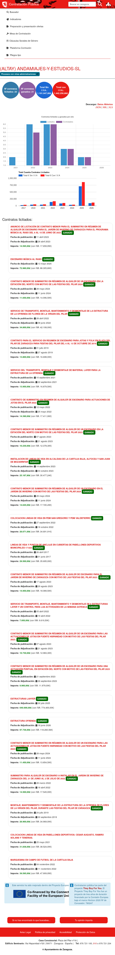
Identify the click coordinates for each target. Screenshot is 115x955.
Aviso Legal (25, 932)
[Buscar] (100, 4)
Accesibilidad (65, 932)
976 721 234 (105, 943)
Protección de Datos (85, 932)
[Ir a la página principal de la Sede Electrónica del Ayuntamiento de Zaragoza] (5, 4)
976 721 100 (86, 943)
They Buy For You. (92, 888)
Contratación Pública (24, 4)
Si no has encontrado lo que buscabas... (31, 920)
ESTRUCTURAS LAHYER (22, 698)
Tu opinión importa (84, 920)
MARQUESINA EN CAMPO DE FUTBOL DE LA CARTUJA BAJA (41, 859)
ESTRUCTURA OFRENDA (23, 720)
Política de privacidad (45, 932)
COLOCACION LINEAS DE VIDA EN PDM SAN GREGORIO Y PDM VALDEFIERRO (50, 518)
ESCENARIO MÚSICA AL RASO (26, 259)
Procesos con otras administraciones (18, 74)
